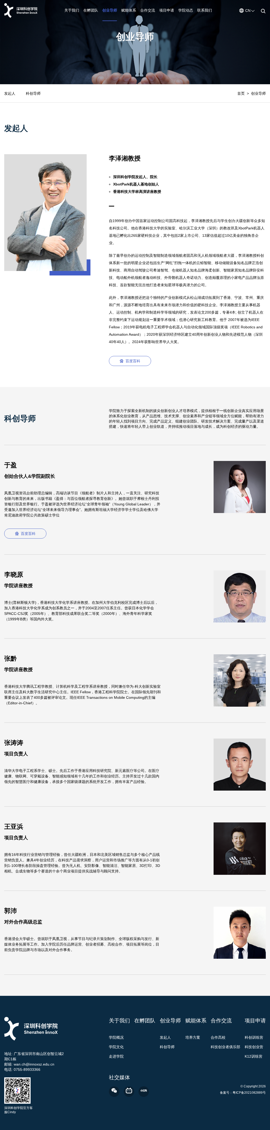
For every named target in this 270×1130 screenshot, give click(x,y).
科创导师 (33, 93)
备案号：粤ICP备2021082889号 (243, 1092)
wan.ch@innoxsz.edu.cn (34, 1064)
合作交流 (147, 10)
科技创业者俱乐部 (225, 1047)
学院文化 (116, 1047)
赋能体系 (128, 10)
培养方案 (192, 1037)
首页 (241, 93)
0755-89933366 (27, 1069)
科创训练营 (254, 1037)
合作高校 (218, 1037)
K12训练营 (253, 1056)
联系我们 (204, 10)
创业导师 (109, 10)
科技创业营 (254, 1047)
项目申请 (166, 10)
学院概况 (116, 1037)
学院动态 (185, 10)
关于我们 (71, 10)
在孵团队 (90, 10)
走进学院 (116, 1056)
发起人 (9, 93)
